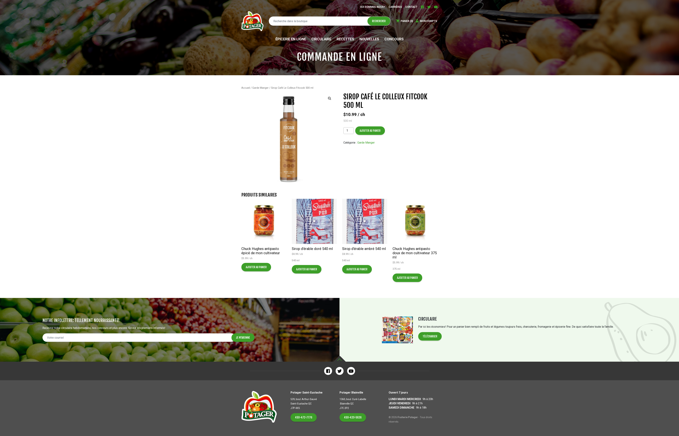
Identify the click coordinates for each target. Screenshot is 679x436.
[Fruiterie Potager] (252, 21)
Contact (411, 6)
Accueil (245, 87)
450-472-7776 (303, 417)
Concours (394, 39)
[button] (329, 98)
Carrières (395, 6)
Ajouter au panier (370, 130)
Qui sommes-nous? (372, 6)
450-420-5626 (353, 417)
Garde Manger (260, 87)
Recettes (345, 39)
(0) (407, 21)
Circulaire (321, 39)
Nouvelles (369, 39)
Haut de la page (339, 359)
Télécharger (430, 336)
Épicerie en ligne (290, 39)
